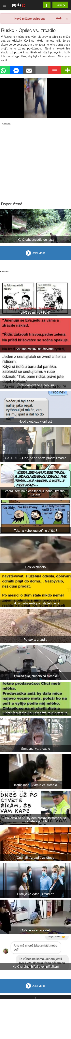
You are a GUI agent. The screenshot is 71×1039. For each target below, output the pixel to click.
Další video (38, 253)
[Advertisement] (35, 160)
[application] (35, 98)
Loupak (18, 4)
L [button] (47, 5)
